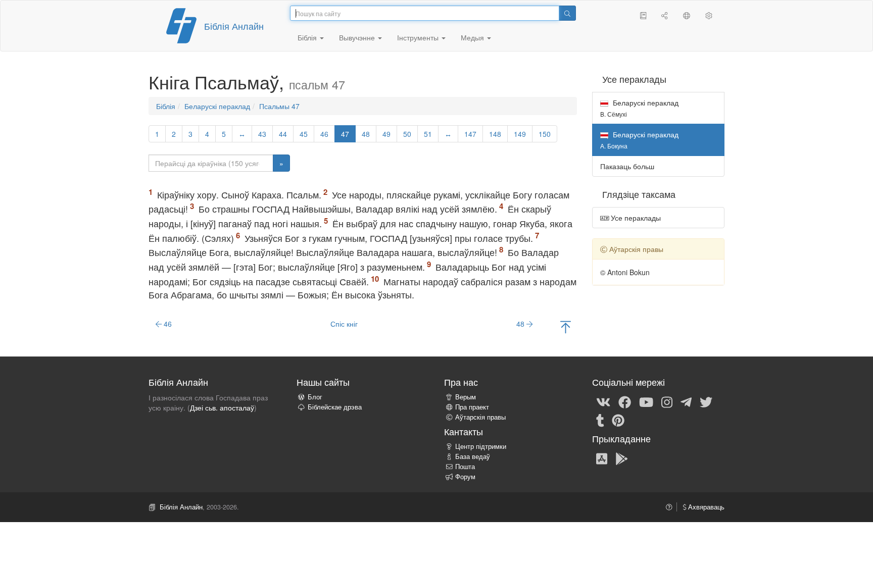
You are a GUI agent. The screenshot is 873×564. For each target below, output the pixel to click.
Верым (465, 396)
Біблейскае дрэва (335, 407)
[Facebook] (624, 401)
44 (283, 134)
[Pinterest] (618, 420)
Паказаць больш (627, 166)
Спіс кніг (344, 324)
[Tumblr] (600, 420)
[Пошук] (567, 13)
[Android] (621, 458)
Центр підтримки (480, 446)
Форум (465, 476)
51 (428, 134)
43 (262, 134)
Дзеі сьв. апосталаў (222, 407)
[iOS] (601, 458)
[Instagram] (666, 401)
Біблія (165, 106)
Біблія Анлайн (234, 25)
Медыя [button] (473, 37)
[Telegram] (686, 401)
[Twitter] (706, 401)
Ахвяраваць (705, 506)
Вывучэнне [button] (358, 37)
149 (520, 134)
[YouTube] (646, 401)
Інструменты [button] (419, 37)
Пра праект (472, 407)
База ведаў (472, 456)
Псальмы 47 (279, 106)
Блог (315, 396)
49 (386, 134)
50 (407, 134)
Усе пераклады (635, 218)
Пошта (465, 466)
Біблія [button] (308, 37)
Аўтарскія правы (480, 417)
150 (545, 134)
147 (470, 134)
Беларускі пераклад (217, 106)
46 (324, 134)
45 (304, 134)
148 (495, 134)
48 (366, 134)
